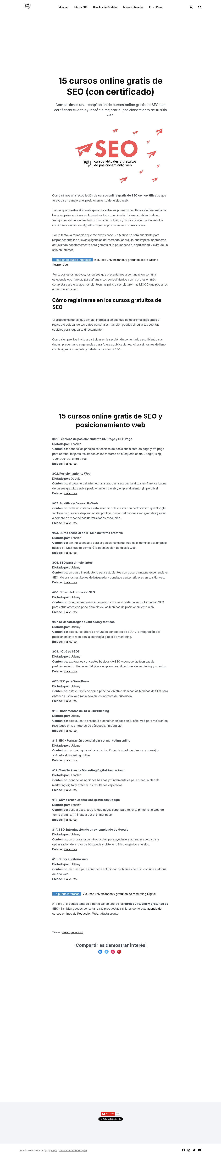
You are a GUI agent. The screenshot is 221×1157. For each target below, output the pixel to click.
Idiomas (63, 7)
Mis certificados (133, 7)
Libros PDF (80, 7)
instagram (188, 1150)
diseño (66, 932)
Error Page (156, 7)
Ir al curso (70, 463)
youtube (199, 1150)
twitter (194, 1150)
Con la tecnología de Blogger (73, 1150)
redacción (77, 932)
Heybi (54, 1150)
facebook (183, 1150)
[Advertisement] (83, 46)
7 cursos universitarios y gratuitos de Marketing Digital (119, 894)
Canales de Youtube (105, 7)
